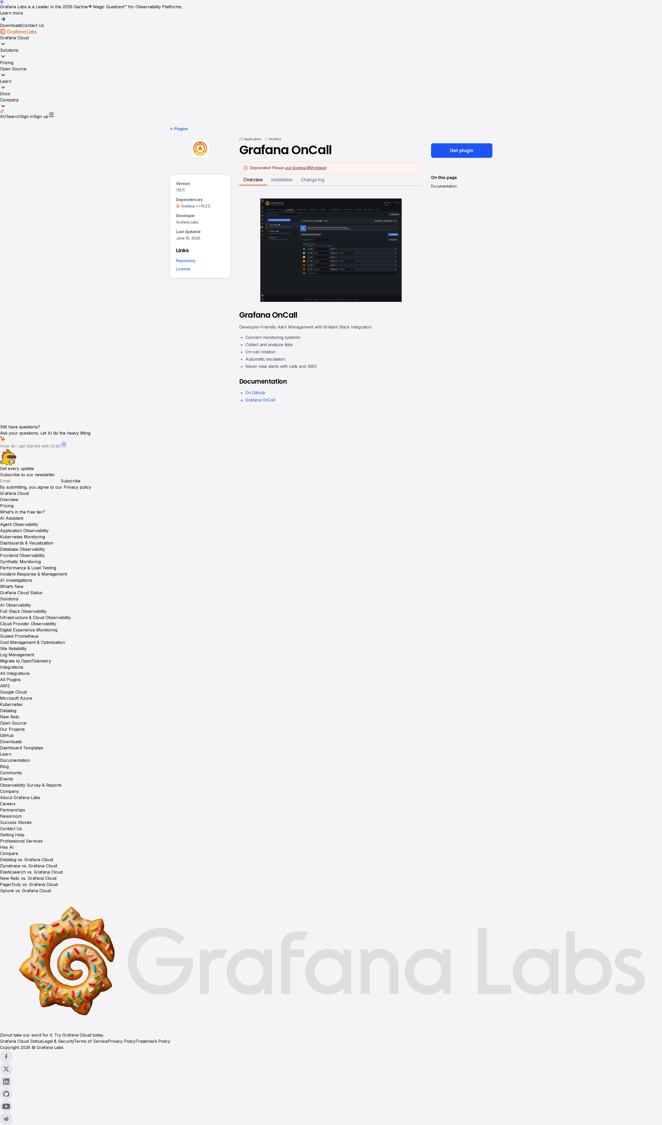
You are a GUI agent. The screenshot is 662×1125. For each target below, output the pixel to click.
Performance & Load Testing (28, 567)
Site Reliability (13, 648)
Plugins (181, 128)
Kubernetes (11, 704)
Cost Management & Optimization (32, 642)
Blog (4, 766)
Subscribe (70, 480)
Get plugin (461, 150)
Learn (5, 81)
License (183, 269)
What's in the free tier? (22, 512)
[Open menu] (51, 115)
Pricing (6, 62)
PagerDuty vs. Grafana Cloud (29, 884)
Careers (8, 803)
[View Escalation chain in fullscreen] (331, 250)
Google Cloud (13, 692)
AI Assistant (11, 518)
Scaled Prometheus (19, 636)
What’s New (12, 586)
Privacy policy (77, 487)
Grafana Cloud (14, 37)
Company (9, 99)
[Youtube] (331, 1106)
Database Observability (22, 549)
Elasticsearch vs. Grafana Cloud (31, 872)
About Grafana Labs (20, 797)
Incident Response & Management (33, 574)
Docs (5, 93)
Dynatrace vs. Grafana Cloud (28, 865)
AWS (5, 685)
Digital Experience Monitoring (28, 629)
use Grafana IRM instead (305, 168)
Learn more (11, 13)
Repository (185, 260)
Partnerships (12, 810)
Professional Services (21, 841)
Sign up (40, 116)
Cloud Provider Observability (28, 623)
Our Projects (12, 729)
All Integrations (15, 673)
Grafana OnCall (260, 400)
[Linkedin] (331, 1081)
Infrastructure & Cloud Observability (35, 617)
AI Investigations (16, 580)
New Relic (10, 716)
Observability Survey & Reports (31, 785)
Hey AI (7, 847)
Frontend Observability (22, 555)
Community (11, 772)
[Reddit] (331, 1119)
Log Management (17, 654)
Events (6, 778)
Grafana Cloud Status (21, 592)
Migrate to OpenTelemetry (25, 661)
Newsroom (11, 816)
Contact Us (33, 25)
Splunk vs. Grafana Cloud (25, 890)
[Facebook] (331, 1057)
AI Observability (15, 605)
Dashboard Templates (21, 747)
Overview (9, 499)
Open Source (13, 68)
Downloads (11, 25)
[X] (331, 1069)
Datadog (8, 710)
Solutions (9, 50)
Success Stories (16, 822)
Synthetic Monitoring (20, 561)
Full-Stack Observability (23, 611)
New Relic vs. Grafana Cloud (28, 878)
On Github (255, 392)
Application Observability (24, 530)
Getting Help (12, 834)
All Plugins (10, 679)
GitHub (7, 735)
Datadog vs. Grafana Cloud (26, 859)
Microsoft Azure (16, 698)
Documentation (444, 186)
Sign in (26, 116)
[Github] (331, 1094)
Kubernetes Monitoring (22, 536)
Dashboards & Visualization (26, 543)
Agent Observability (19, 524)
